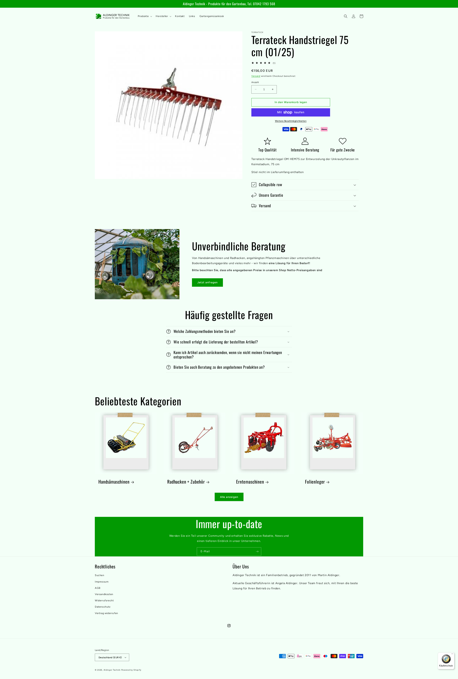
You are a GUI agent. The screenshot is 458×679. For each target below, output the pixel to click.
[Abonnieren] (257, 551)
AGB (98, 588)
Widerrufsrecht (104, 600)
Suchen (99, 575)
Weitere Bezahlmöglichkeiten (291, 121)
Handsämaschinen (114, 481)
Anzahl (255, 82)
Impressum (101, 581)
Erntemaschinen (250, 481)
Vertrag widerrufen (106, 613)
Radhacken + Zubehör (186, 481)
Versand (255, 76)
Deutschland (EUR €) (110, 657)
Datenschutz (103, 606)
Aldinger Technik (112, 670)
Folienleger (315, 481)
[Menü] (452, 655)
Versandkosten (104, 594)
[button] (145, 16)
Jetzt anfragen (207, 282)
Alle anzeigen (229, 497)
